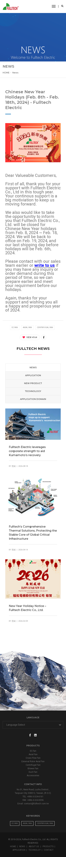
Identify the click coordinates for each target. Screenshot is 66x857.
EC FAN (15, 823)
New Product (33, 383)
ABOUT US (34, 846)
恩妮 (14, 466)
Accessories (33, 775)
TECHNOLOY (35, 850)
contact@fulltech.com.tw (36, 803)
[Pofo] (11, 6)
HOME (6, 72)
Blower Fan (33, 768)
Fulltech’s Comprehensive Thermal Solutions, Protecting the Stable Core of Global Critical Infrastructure (33, 532)
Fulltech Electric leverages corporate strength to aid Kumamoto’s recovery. (27, 451)
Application (33, 375)
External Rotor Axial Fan (33, 761)
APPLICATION (18, 850)
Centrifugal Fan (33, 765)
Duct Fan (33, 772)
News (15, 72)
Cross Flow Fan (33, 758)
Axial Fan (33, 754)
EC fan (33, 751)
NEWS (22, 846)
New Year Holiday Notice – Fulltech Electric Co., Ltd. (27, 608)
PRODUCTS (48, 846)
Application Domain (33, 399)
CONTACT (49, 850)
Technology (33, 391)
